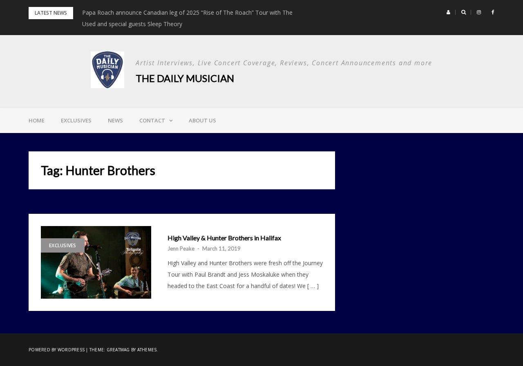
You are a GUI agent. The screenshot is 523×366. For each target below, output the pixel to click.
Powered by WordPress (57, 350)
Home (37, 120)
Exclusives (76, 120)
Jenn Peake (181, 248)
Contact (152, 120)
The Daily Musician (185, 78)
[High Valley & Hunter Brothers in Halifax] (96, 262)
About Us (202, 120)
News (115, 120)
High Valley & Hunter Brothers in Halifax (224, 238)
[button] (448, 12)
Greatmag (118, 350)
